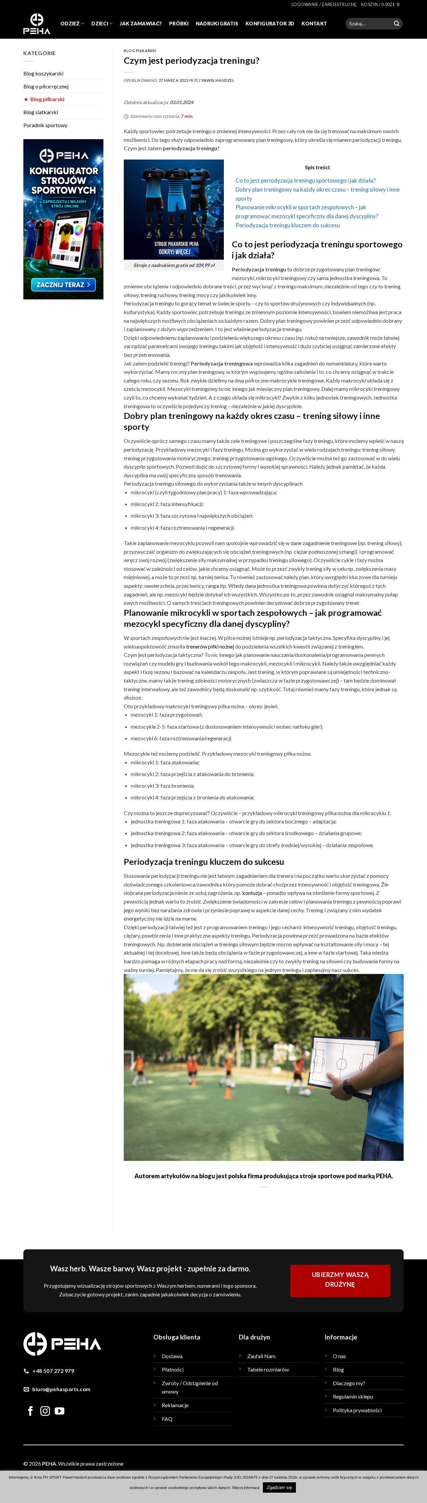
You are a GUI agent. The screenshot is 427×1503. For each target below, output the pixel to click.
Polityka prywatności (357, 1410)
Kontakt (314, 23)
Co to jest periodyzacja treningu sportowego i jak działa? (306, 180)
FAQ (167, 1419)
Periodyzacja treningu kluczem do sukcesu (288, 225)
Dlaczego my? (349, 1383)
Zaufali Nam (261, 1356)
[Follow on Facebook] (30, 1412)
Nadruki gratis (217, 23)
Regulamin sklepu (353, 1396)
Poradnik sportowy (45, 125)
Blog (338, 1369)
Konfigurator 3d (270, 23)
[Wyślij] (396, 23)
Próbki (178, 23)
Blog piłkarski (44, 99)
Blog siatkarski (40, 112)
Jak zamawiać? (141, 23)
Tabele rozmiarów (268, 1369)
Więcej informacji (245, 1488)
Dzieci (99, 23)
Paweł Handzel (218, 80)
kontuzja (252, 893)
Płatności (172, 1369)
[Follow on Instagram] (45, 1412)
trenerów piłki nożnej (210, 646)
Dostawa (172, 1356)
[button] (324, 4)
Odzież (70, 23)
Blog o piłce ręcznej (45, 86)
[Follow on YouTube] (59, 1412)
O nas (339, 1356)
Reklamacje (175, 1405)
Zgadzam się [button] (279, 1487)
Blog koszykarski (43, 73)
